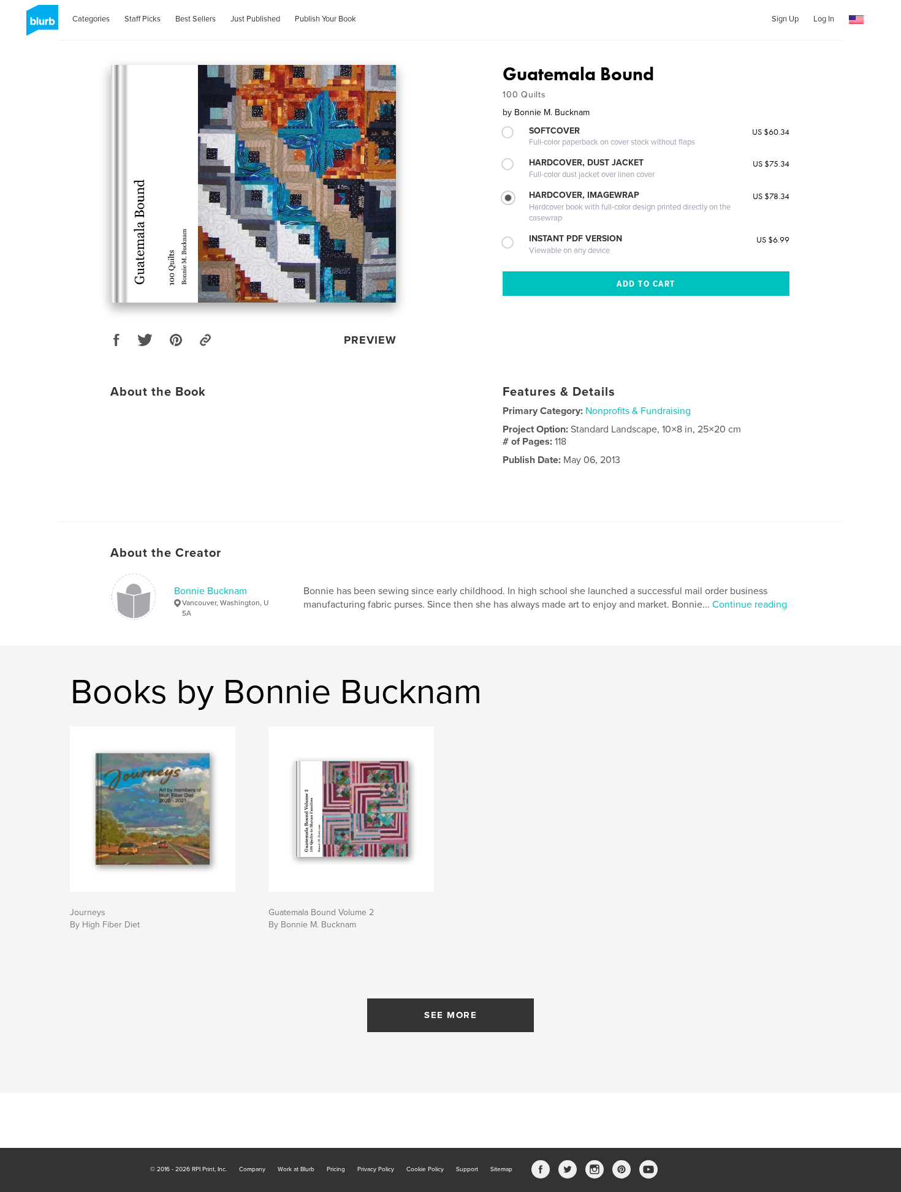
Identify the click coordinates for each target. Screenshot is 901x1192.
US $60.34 (770, 131)
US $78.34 (771, 196)
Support (467, 1169)
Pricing (336, 1169)
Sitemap (501, 1169)
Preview (370, 340)
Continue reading (749, 604)
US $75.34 (771, 163)
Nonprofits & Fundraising (638, 411)
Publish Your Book (325, 19)
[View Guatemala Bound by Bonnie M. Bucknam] (253, 184)
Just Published (255, 19)
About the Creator (165, 553)
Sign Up (785, 19)
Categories (91, 19)
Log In (823, 19)
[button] (856, 20)
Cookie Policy (425, 1169)
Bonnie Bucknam (210, 591)
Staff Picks (142, 19)
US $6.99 (772, 239)
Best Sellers (195, 19)
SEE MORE (450, 1014)
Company (252, 1169)
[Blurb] (40, 25)
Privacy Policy (375, 1169)
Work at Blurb (296, 1169)
